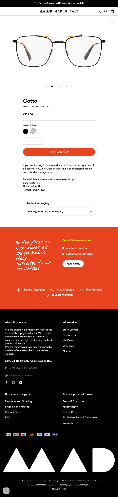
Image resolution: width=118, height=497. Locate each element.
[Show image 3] (59, 86)
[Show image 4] (62, 86)
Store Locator (70, 330)
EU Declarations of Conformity (80, 418)
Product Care (12, 412)
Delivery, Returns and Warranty (44, 211)
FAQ (7, 418)
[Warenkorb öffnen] (112, 11)
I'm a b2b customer (76, 248)
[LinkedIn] (20, 382)
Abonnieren (73, 263)
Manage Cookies (59, 489)
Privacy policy (70, 407)
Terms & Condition (73, 402)
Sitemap (67, 351)
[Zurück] (46, 86)
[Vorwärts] (71, 86)
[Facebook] (6, 382)
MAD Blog (68, 346)
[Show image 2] (55, 86)
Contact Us (69, 335)
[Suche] (105, 11)
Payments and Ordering (18, 402)
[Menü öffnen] (6, 11)
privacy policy (86, 254)
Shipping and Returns (17, 407)
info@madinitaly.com (21, 376)
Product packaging (37, 203)
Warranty (68, 423)
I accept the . (79, 254)
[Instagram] (13, 382)
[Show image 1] (52, 86)
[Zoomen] (111, 22)
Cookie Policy (70, 412)
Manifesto (68, 341)
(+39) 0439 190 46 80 (23, 368)
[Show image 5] (66, 86)
